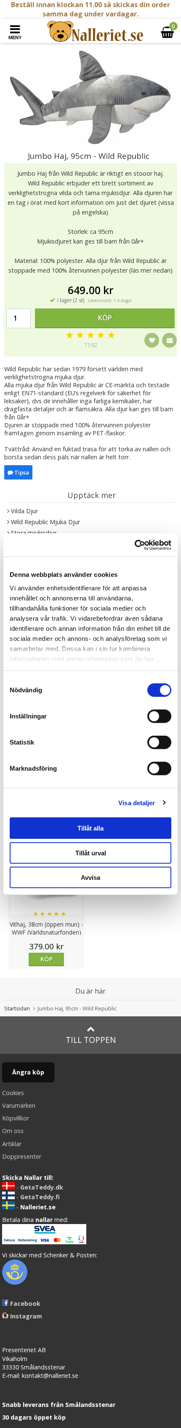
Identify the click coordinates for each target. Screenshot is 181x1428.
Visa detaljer (136, 802)
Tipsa (21, 472)
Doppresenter (21, 1156)
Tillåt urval (90, 852)
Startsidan (17, 1008)
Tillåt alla (90, 828)
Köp (105, 317)
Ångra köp (28, 1072)
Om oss (13, 1131)
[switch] (159, 716)
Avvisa (90, 877)
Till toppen (91, 1039)
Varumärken (18, 1105)
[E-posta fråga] (169, 340)
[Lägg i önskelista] (151, 340)
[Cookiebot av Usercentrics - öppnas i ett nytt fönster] (134, 544)
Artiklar (11, 1144)
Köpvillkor (15, 1118)
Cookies (13, 1093)
